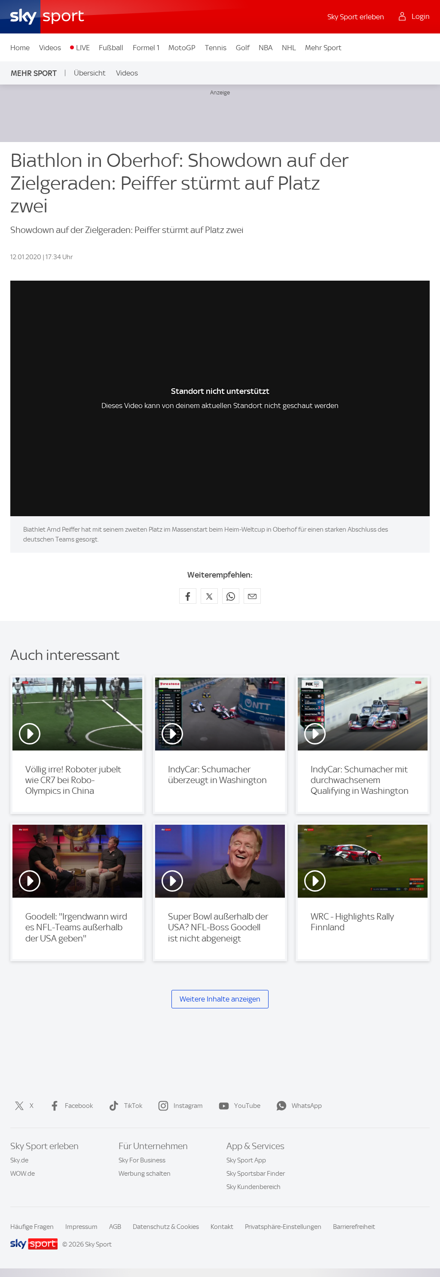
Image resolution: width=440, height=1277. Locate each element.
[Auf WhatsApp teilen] (230, 596)
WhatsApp (307, 1106)
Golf (243, 47)
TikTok (133, 1106)
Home (20, 47)
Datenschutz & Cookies (166, 1227)
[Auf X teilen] (209, 596)
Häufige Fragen (32, 1227)
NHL (289, 47)
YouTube (247, 1106)
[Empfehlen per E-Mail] (252, 596)
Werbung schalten (145, 1173)
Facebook (79, 1106)
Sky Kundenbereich (253, 1187)
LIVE (83, 47)
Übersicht (90, 73)
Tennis (215, 47)
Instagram (188, 1106)
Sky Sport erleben (355, 16)
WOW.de (22, 1173)
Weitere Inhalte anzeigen (220, 999)
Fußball (111, 47)
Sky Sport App (246, 1160)
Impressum (81, 1227)
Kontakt (222, 1227)
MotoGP (182, 47)
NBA (265, 47)
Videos (50, 47)
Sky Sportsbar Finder (255, 1173)
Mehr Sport (323, 47)
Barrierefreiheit (354, 1227)
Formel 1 (146, 47)
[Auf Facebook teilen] (187, 596)
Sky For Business (142, 1160)
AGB (115, 1227)
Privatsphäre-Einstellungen (283, 1227)
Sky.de (19, 1160)
